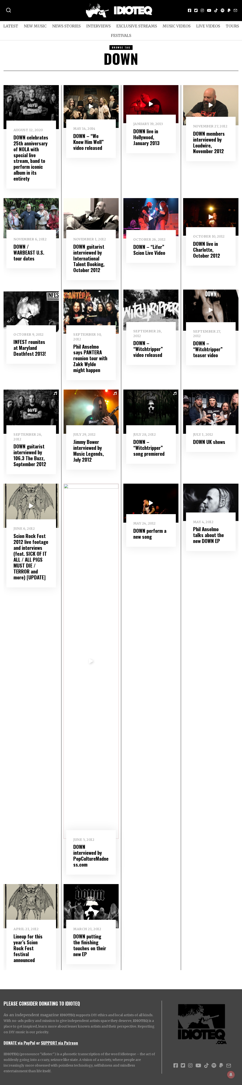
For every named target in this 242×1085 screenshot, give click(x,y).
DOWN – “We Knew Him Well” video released (88, 141)
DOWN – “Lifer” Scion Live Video (149, 249)
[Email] (235, 10)
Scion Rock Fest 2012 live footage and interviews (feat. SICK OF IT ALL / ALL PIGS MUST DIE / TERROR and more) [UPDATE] (30, 556)
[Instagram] (202, 10)
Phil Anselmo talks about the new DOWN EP (208, 534)
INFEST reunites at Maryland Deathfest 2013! (29, 347)
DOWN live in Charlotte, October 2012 (206, 249)
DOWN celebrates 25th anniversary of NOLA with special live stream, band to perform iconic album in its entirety (30, 158)
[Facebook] (189, 10)
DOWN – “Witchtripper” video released (148, 348)
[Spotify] (223, 10)
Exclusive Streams (136, 26)
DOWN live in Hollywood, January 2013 (146, 137)
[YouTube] (209, 10)
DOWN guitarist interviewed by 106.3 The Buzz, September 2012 (29, 455)
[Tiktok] (216, 10)
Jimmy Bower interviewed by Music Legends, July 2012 (88, 450)
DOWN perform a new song (149, 533)
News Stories (66, 26)
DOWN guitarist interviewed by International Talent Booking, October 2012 (88, 258)
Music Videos (176, 26)
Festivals (121, 35)
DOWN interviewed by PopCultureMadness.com (90, 855)
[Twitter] (196, 10)
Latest (10, 26)
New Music (35, 26)
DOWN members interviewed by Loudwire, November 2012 (209, 142)
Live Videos (208, 26)
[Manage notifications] (231, 1074)
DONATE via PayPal (19, 1043)
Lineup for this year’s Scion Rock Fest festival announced (28, 948)
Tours (232, 26)
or (38, 1043)
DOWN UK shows (209, 441)
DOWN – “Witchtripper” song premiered (148, 447)
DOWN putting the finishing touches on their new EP (89, 945)
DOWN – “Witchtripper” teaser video (208, 349)
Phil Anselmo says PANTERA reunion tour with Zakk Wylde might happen (90, 358)
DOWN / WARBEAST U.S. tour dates (28, 252)
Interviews (98, 26)
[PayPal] (229, 10)
